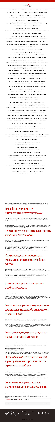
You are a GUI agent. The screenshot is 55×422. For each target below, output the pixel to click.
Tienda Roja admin (8, 399)
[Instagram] (29, 414)
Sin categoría (19, 399)
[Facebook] (26, 414)
